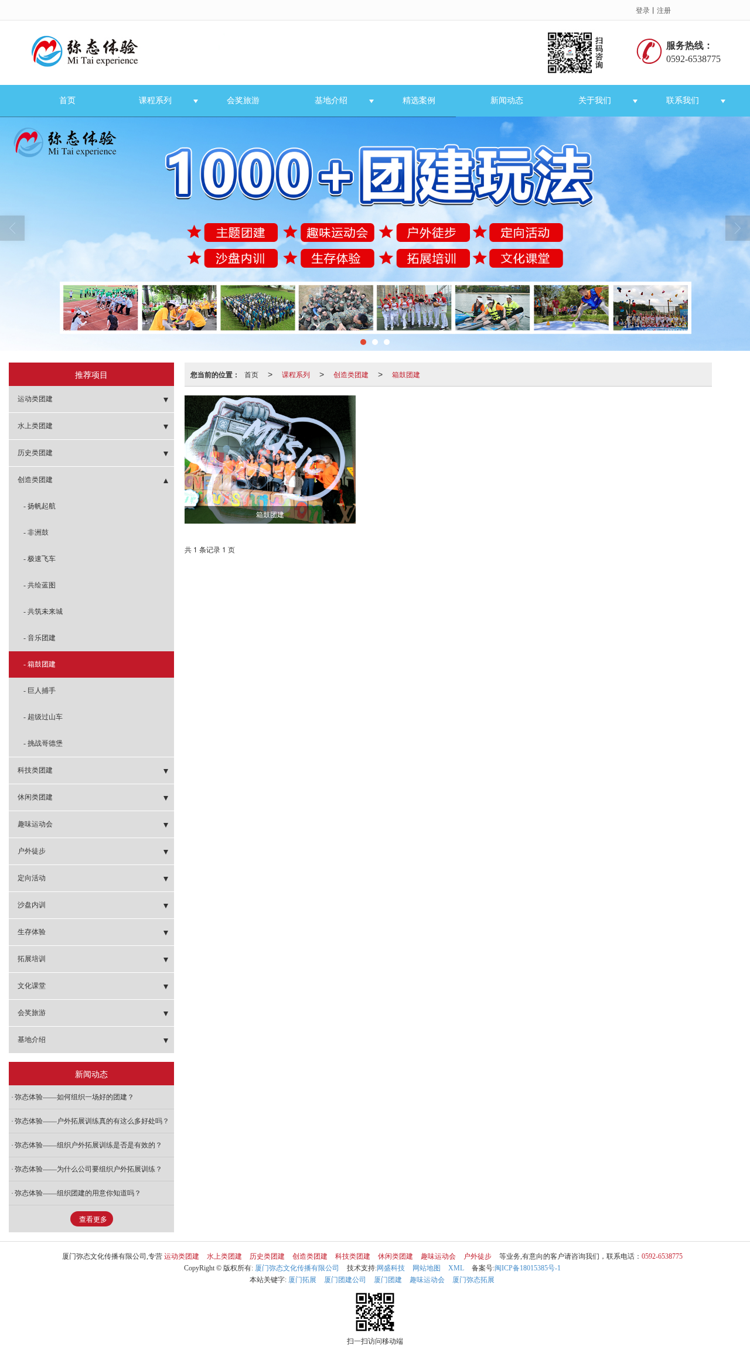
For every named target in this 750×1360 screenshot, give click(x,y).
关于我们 (594, 100)
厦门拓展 (302, 1280)
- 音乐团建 (39, 638)
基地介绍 (331, 100)
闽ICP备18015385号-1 (528, 1268)
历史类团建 (35, 453)
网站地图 (426, 1268)
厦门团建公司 (345, 1280)
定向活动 (32, 878)
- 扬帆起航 (39, 506)
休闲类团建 (35, 797)
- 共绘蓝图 (39, 585)
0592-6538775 (662, 1256)
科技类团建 (35, 770)
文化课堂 (32, 986)
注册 (664, 10)
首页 (67, 100)
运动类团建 (35, 399)
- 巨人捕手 (39, 690)
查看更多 (93, 1219)
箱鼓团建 (406, 374)
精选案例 (419, 100)
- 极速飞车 (39, 559)
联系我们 (682, 100)
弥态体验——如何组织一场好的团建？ (74, 1097)
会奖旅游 (243, 100)
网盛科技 (391, 1268)
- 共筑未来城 (43, 611)
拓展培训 (32, 959)
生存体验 (32, 932)
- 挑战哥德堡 (43, 743)
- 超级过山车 (43, 717)
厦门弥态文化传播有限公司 (297, 1268)
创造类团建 (351, 374)
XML (456, 1268)
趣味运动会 (35, 824)
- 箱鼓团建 (39, 664)
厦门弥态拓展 (473, 1280)
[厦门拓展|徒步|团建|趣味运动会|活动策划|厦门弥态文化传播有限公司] (324, 52)
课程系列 (155, 100)
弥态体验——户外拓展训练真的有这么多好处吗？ (92, 1121)
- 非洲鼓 (36, 532)
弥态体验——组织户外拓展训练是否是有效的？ (88, 1145)
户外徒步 (32, 851)
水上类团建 (35, 426)
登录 (643, 10)
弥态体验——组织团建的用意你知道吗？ (78, 1193)
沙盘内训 (32, 905)
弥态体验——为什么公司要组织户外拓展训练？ (88, 1169)
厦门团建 (388, 1280)
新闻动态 (506, 100)
